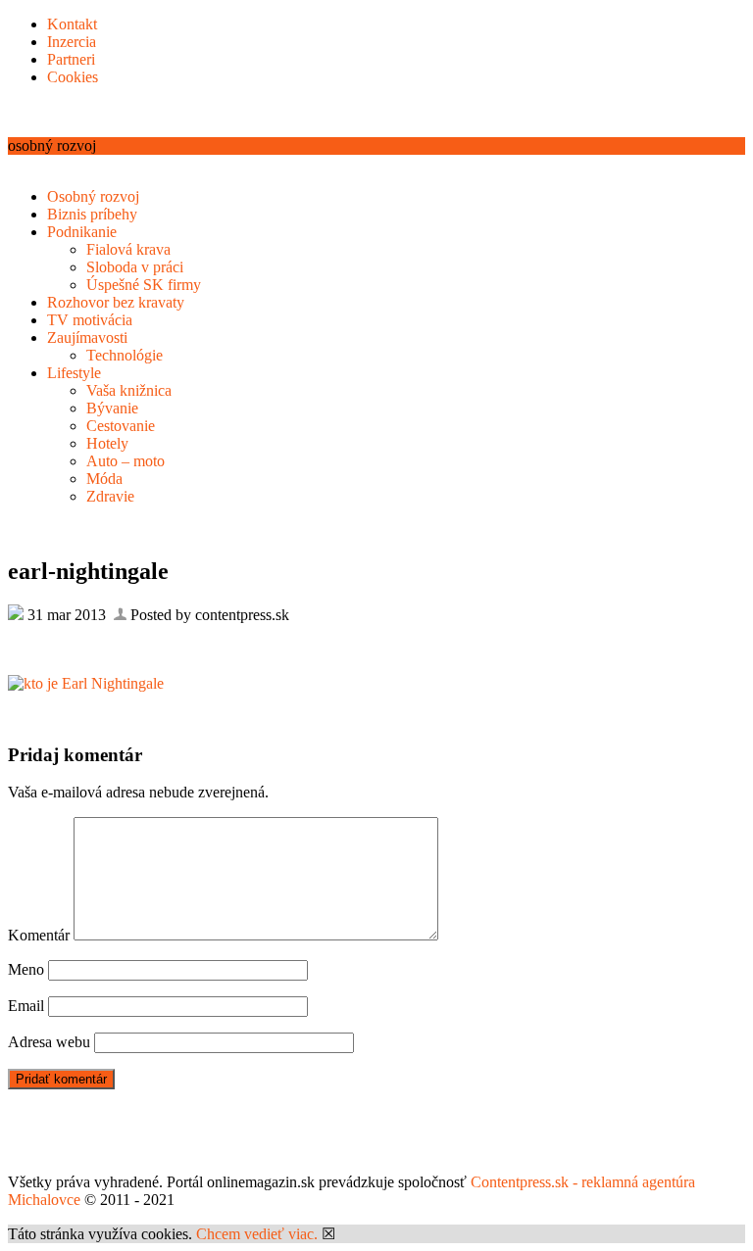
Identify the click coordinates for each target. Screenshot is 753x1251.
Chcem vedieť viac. (257, 1234)
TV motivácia (89, 320)
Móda (104, 478)
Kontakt (72, 24)
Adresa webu (49, 1042)
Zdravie (110, 496)
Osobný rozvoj (93, 196)
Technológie (124, 355)
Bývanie (112, 408)
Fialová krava (128, 249)
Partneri (71, 59)
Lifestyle (74, 372)
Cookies (72, 77)
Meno (26, 969)
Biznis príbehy (92, 214)
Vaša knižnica (129, 390)
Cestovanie (120, 425)
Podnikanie (82, 231)
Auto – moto (125, 461)
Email (26, 1005)
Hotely (107, 443)
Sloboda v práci (134, 267)
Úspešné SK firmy (143, 284)
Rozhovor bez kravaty (115, 302)
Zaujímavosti (87, 337)
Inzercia (71, 41)
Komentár (39, 935)
